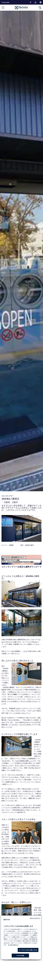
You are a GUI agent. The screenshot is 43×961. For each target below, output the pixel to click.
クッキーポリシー (13, 945)
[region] (21, 937)
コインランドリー (8, 496)
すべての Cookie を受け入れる (28, 950)
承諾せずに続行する (35, 918)
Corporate (5, 2)
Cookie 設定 (20, 955)
